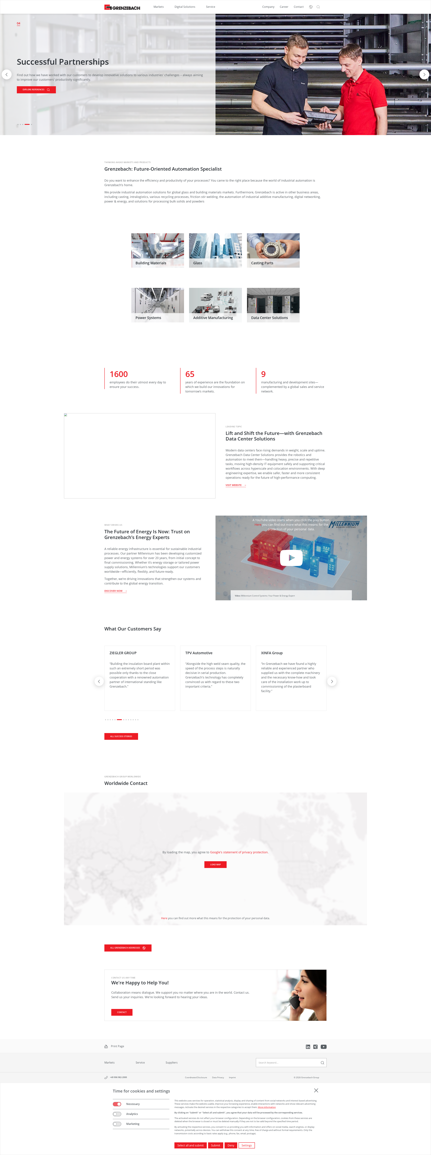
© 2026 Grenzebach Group (306, 1077)
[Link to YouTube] (324, 1046)
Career (284, 7)
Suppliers (172, 1062)
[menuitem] (158, 7)
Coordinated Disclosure (196, 1077)
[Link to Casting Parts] (273, 250)
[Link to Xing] (315, 1046)
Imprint (232, 1077)
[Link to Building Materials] (157, 250)
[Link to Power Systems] (157, 305)
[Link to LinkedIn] (308, 1046)
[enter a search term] (322, 1062)
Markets (159, 7)
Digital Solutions (185, 7)
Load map (215, 864)
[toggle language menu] (311, 7)
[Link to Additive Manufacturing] (215, 305)
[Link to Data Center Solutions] (273, 305)
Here (258, 525)
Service (210, 7)
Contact (299, 7)
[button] (318, 7)
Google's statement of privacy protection (239, 852)
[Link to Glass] (215, 250)
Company (268, 7)
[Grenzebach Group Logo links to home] (122, 7)
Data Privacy (218, 1077)
